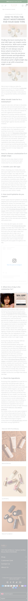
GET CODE (20, 304)
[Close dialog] (26, 293)
